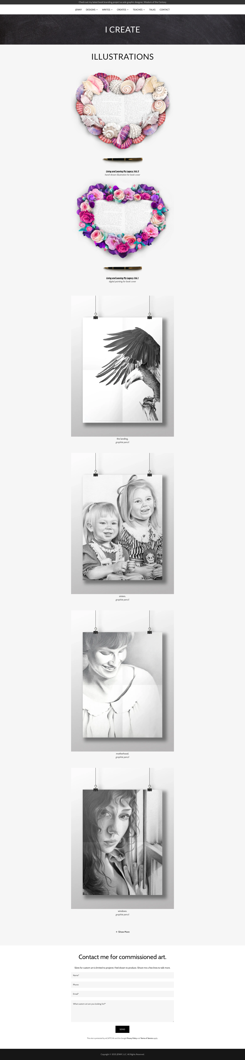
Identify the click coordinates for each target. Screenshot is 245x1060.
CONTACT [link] (165, 9)
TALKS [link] (152, 9)
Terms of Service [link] (147, 1038)
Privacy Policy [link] (132, 1038)
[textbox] (122, 975)
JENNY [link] (78, 9)
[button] (92, 9)
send (122, 1029)
